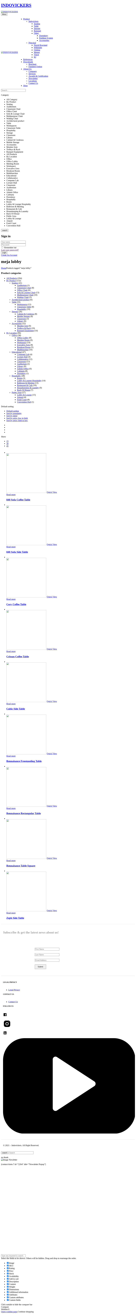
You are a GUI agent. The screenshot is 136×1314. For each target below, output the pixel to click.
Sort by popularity (14, 413)
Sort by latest (11, 416)
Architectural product (20, 300)
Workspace (21, 342)
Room (19, 378)
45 (7, 446)
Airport (20, 397)
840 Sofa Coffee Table (18, 499)
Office (14, 335)
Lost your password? (10, 250)
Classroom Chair (24, 288)
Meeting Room (23, 340)
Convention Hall (24, 402)
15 (7, 441)
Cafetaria (21, 371)
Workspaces (22, 304)
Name (6, 1193)
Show (3, 437)
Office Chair (22, 290)
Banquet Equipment (25, 330)
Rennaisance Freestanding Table (24, 761)
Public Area (17, 392)
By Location (11, 333)
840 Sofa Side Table (17, 552)
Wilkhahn (38, 47)
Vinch (36, 55)
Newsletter (33, 78)
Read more (11, 494)
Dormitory (43, 36)
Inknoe (37, 52)
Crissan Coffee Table (17, 656)
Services (32, 74)
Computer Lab (23, 354)
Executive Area (23, 345)
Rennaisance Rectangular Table (23, 813)
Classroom (21, 319)
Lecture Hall (22, 357)
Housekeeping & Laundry (28, 388)
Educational (17, 352)
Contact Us (33, 83)
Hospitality (21, 309)
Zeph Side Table (15, 918)
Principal (32, 43)
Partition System (46, 38)
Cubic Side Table (15, 708)
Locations (33, 81)
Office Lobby (22, 338)
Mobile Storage (23, 316)
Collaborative (22, 359)
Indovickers (33, 21)
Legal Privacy (14, 990)
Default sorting (12, 411)
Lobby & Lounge (24, 395)
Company (33, 71)
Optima (37, 50)
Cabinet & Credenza (25, 314)
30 (7, 443)
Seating (37, 24)
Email (6, 1203)
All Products (11, 278)
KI (35, 57)
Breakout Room (23, 347)
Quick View (52, 492)
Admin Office (23, 369)
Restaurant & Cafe (25, 385)
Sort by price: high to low (17, 420)
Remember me (10, 247)
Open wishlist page (9, 1312)
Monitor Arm (22, 326)
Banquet (37, 31)
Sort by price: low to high (17, 418)
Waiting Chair (23, 297)
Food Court (22, 400)
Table (36, 26)
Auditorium (22, 285)
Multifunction (22, 350)
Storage (37, 28)
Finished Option (35, 66)
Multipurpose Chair (25, 295)
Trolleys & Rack (24, 328)
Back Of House (23, 390)
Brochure (32, 64)
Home (3, 268)
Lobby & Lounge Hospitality (29, 380)
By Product (11, 281)
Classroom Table (24, 307)
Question (7, 1237)
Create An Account (9, 255)
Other (36, 33)
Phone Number (10, 1212)
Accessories (44, 40)
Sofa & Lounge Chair (26, 292)
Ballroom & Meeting (25, 383)
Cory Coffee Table (16, 604)
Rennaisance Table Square (20, 865)
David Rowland (40, 45)
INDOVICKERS (16, 5)
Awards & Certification (38, 76)
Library (20, 321)
